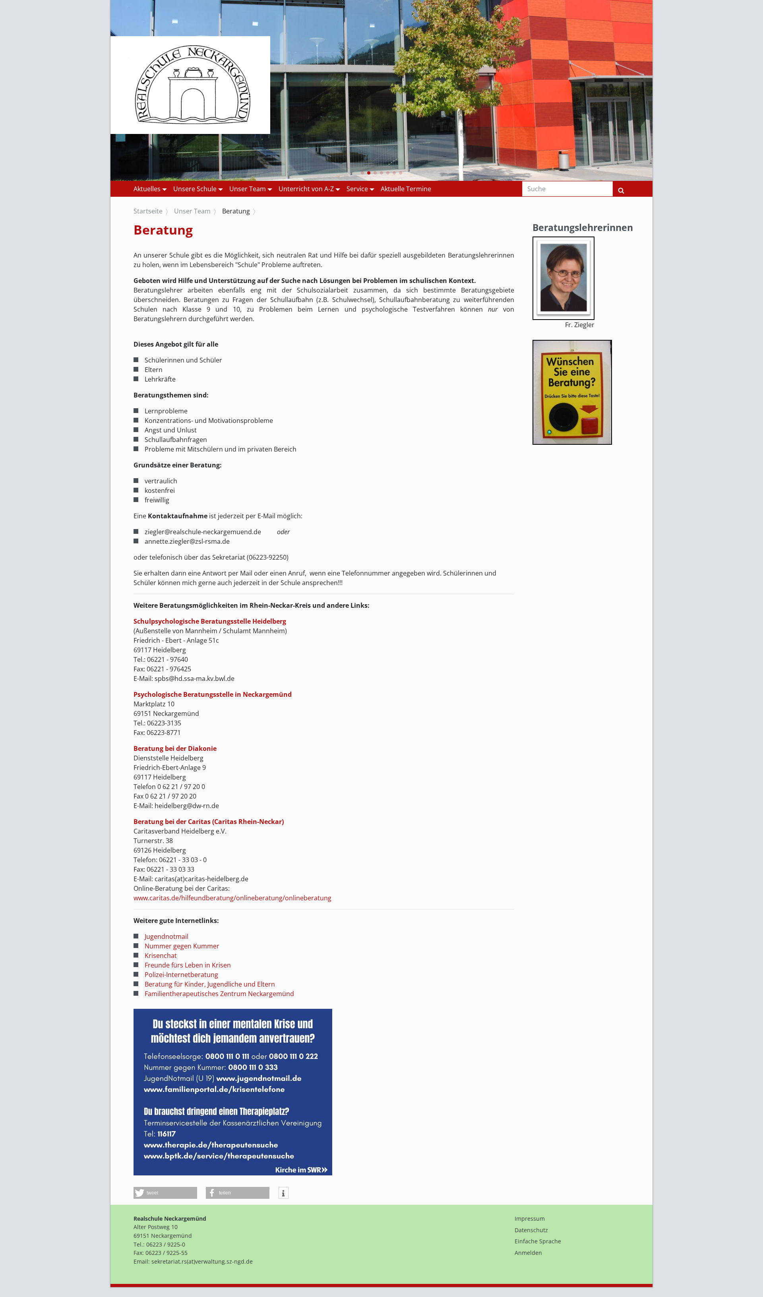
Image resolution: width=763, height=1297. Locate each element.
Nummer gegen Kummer (182, 946)
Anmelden (528, 1252)
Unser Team (247, 188)
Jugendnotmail (166, 936)
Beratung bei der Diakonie (175, 748)
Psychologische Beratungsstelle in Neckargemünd (213, 694)
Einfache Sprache (538, 1241)
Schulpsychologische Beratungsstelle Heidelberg (210, 621)
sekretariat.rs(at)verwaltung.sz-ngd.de (202, 1261)
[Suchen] (621, 188)
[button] (362, 172)
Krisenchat (161, 955)
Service (357, 188)
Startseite (148, 211)
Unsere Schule (195, 188)
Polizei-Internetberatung (181, 974)
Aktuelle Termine (406, 188)
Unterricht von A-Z (306, 188)
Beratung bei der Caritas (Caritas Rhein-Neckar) (209, 821)
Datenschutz (531, 1230)
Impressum (530, 1218)
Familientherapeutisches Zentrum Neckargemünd (219, 993)
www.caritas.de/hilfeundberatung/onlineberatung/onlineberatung (232, 898)
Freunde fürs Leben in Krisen (188, 965)
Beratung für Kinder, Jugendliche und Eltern (210, 984)
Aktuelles (147, 188)
